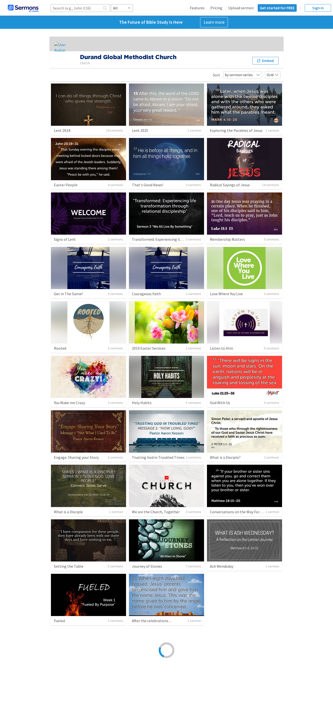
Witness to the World (149, 675)
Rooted (60, 348)
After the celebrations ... (151, 620)
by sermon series (239, 74)
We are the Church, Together (156, 511)
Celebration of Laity (226, 675)
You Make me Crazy (69, 402)
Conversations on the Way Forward (239, 511)
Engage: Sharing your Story (76, 457)
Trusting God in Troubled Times (158, 457)
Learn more (214, 22)
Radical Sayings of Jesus (230, 184)
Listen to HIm (221, 348)
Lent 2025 (140, 130)
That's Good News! (147, 184)
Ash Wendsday (221, 566)
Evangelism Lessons (71, 675)
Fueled (59, 620)
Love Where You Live (226, 293)
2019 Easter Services (149, 348)
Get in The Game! (68, 293)
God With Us (220, 402)
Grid (270, 74)
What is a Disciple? (225, 457)
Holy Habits (142, 402)
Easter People (66, 184)
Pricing (216, 7)
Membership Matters (227, 239)
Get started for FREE (277, 7)
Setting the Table (68, 566)
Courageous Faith (146, 293)
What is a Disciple (68, 511)
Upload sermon (241, 7)
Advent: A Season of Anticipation (237, 620)
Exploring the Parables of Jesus (236, 130)
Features (197, 7)
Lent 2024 (62, 130)
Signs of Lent (65, 239)
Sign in (318, 7)
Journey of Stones (147, 566)
